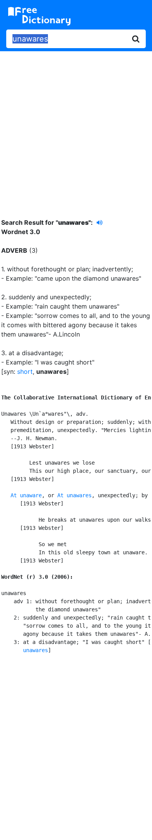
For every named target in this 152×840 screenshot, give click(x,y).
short (25, 371)
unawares (35, 650)
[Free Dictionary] (39, 16)
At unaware (26, 495)
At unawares (74, 495)
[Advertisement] (76, 129)
